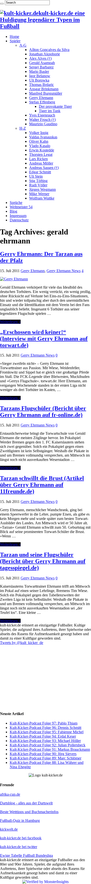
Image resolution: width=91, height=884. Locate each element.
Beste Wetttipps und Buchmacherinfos (29, 812)
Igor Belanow (39, 76)
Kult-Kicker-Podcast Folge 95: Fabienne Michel (46, 732)
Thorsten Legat (40, 154)
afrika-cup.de (10, 794)
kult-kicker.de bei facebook (20, 838)
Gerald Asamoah (42, 63)
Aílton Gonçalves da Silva (49, 50)
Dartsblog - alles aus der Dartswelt (26, 803)
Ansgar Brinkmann (43, 89)
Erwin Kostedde (41, 150)
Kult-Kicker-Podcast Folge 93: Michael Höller (45, 741)
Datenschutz (19, 220)
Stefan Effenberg (42, 102)
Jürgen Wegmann (42, 189)
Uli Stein (36, 176)
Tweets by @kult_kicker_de (21, 643)
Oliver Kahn (38, 141)
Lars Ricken (38, 159)
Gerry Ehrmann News (64, 271)
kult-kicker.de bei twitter (18, 847)
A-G (22, 45)
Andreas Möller (41, 163)
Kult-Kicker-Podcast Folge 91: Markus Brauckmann (50, 749)
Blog (13, 211)
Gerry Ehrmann (41, 98)
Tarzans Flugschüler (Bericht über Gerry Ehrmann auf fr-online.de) (43, 411)
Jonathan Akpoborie (44, 54)
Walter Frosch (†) (42, 119)
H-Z (22, 128)
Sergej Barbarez (41, 67)
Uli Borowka (39, 80)
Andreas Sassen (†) (44, 168)
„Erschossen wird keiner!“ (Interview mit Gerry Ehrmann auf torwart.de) (44, 338)
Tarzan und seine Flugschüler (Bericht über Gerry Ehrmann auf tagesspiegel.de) (42, 561)
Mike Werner (39, 194)
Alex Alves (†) (40, 58)
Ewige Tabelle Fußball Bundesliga (26, 855)
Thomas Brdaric (41, 85)
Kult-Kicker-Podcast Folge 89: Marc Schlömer (45, 758)
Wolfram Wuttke (41, 198)
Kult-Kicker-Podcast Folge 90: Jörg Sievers (43, 754)
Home (14, 36)
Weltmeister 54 (21, 207)
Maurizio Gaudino (43, 124)
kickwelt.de (9, 829)
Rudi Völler (38, 185)
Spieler (15, 41)
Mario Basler (39, 71)
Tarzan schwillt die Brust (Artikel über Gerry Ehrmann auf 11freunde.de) (42, 484)
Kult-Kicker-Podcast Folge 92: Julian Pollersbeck (47, 745)
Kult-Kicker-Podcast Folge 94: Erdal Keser (43, 736)
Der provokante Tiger (55, 106)
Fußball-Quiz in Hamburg (20, 820)
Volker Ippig (38, 133)
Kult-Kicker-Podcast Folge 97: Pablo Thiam (43, 723)
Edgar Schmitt (40, 172)
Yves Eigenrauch (42, 115)
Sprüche (16, 202)
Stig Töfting (38, 181)
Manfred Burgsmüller (45, 93)
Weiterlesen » (10, 322)
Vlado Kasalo (39, 146)
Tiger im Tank (49, 111)
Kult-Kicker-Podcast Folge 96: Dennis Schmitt (45, 728)
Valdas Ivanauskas (43, 137)
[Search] (2, 3)
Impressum (18, 216)
